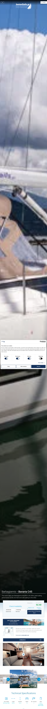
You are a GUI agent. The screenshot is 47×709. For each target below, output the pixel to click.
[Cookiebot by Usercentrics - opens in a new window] (41, 342)
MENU (44, 2)
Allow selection (23, 366)
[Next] (39, 679)
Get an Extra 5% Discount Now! (34, 612)
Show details (40, 362)
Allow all (38, 366)
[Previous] (8, 679)
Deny (9, 366)
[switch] (17, 358)
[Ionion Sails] (23, 6)
